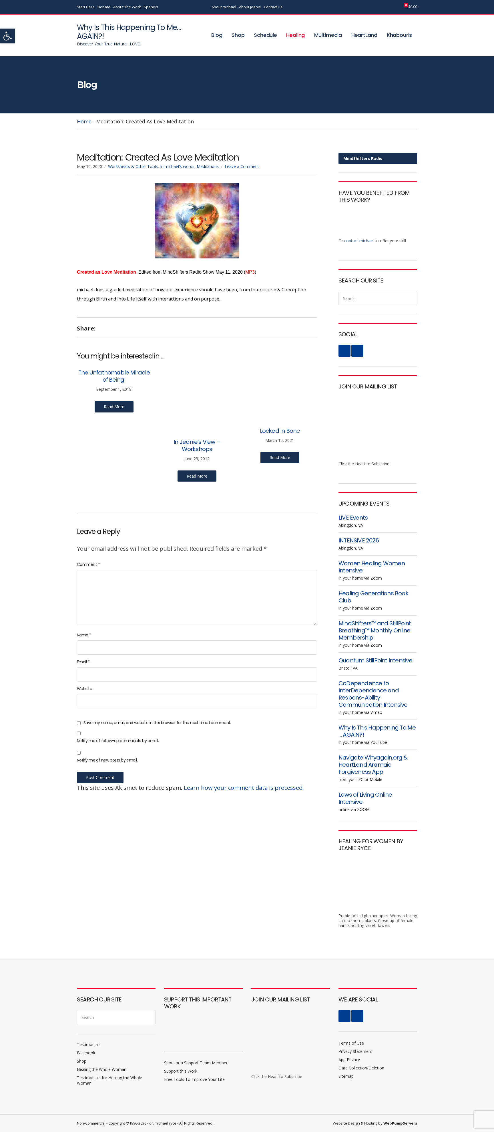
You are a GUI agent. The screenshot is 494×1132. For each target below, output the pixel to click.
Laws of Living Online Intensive (365, 798)
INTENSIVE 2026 (358, 540)
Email (83, 662)
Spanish (151, 6)
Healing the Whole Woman (101, 1069)
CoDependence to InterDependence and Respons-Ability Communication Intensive (373, 694)
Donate (103, 6)
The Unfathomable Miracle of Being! (114, 376)
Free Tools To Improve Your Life (194, 1079)
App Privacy (349, 1059)
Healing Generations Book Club (373, 596)
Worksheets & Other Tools (133, 166)
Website (84, 689)
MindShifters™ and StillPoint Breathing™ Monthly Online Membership (374, 630)
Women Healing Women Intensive (371, 566)
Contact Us (273, 6)
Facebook (377, 7)
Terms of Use (351, 1043)
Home (84, 121)
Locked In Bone (280, 431)
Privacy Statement (355, 1051)
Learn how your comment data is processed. (244, 788)
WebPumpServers (400, 1123)
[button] (7, 36)
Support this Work (180, 1071)
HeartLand (364, 35)
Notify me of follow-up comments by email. (118, 741)
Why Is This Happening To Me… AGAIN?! (129, 31)
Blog (216, 35)
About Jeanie (250, 6)
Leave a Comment (242, 166)
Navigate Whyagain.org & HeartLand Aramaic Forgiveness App (373, 765)
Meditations (208, 166)
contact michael (359, 240)
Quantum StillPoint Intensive (375, 660)
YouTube (383, 7)
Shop (238, 35)
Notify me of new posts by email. (107, 760)
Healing (295, 35)
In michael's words (177, 166)
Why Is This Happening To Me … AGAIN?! (377, 731)
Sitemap (346, 1076)
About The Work (127, 6)
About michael (224, 6)
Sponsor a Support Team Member (196, 1062)
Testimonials (89, 1044)
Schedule (265, 35)
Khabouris (399, 35)
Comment (88, 564)
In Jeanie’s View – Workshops (197, 445)
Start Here (86, 6)
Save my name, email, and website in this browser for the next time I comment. (157, 723)
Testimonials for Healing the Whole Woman (109, 1080)
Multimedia (328, 35)
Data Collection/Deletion (361, 1068)
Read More (114, 406)
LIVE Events (353, 518)
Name (84, 635)
